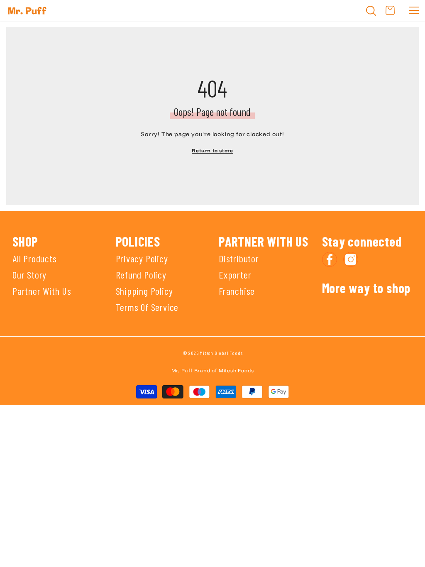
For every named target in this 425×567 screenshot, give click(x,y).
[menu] (414, 10)
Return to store (212, 150)
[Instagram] (350, 259)
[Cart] (390, 10)
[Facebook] (329, 259)
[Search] (371, 11)
